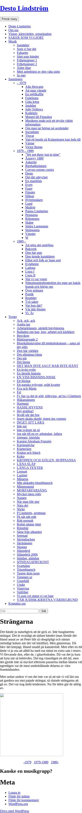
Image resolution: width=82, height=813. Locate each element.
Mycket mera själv (29, 494)
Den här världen (27, 351)
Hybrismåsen (34, 200)
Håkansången (26, 400)
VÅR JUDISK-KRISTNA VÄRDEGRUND (47, 600)
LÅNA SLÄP (26, 464)
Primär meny (9, 19)
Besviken (23, 335)
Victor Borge (33, 147)
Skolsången (24, 543)
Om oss (13, 30)
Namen (21, 498)
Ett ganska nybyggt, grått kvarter (38, 384)
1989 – (21, 241)
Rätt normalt (25, 520)
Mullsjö (30, 207)
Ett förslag (23, 381)
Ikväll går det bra (28, 415)
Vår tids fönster (35, 309)
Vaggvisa (23, 588)
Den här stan (33, 252)
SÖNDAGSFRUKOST (33, 562)
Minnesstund (25, 486)
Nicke (21, 509)
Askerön (31, 162)
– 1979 (21, 83)
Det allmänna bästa (29, 354)
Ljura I (29, 271)
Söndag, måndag (28, 558)
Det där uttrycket (36, 177)
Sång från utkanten (29, 532)
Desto (29, 173)
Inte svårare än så (28, 430)
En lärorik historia (29, 373)
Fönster (30, 192)
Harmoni (23, 403)
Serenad (22, 535)
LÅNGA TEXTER (30, 467)
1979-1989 (41, 762)
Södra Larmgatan (36, 226)
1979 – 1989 (25, 151)
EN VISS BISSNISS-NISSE (36, 377)
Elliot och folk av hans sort (43, 260)
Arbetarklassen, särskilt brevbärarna (40, 328)
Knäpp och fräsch (28, 452)
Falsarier (22, 52)
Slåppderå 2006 (27, 554)
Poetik (29, 294)
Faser (28, 188)
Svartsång (23, 566)
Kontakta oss (17, 603)
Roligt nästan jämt (29, 524)
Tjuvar (29, 135)
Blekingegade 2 (27, 339)
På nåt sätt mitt (26, 517)
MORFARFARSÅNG (32, 490)
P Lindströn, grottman (31, 513)
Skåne (29, 222)
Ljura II (30, 275)
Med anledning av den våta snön (38, 71)
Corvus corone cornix (39, 169)
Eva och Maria (26, 388)
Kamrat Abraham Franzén (34, 441)
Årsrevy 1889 (34, 158)
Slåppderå (23, 550)
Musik (12, 41)
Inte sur (22, 426)
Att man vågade (35, 90)
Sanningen (15, 79)
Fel (19, 392)
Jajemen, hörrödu (28, 437)
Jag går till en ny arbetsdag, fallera (39, 434)
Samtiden (23, 45)
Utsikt (21, 584)
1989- (55, 762)
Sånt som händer (28, 56)
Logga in (14, 792)
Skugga (22, 547)
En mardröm (33, 181)
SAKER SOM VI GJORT (26, 37)
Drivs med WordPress (14, 811)
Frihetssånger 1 (27, 60)
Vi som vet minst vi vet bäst (35, 596)
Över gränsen (34, 290)
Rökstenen (32, 218)
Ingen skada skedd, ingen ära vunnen (41, 418)
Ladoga (30, 268)
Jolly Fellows (34, 109)
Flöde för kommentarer (23, 800)
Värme (29, 143)
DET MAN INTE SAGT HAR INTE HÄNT (47, 366)
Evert (28, 185)
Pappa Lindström (36, 211)
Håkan (29, 196)
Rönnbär (22, 528)
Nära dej (22, 505)
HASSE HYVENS (30, 407)
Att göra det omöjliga (39, 245)
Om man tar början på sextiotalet (46, 128)
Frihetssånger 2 (27, 64)
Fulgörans (31, 98)
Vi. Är (29, 313)
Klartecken (24, 449)
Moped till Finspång (38, 117)
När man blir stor (28, 501)
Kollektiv (31, 113)
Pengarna (31, 215)
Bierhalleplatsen (35, 166)
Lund (28, 203)
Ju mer (21, 75)
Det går (22, 358)
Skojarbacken (26, 539)
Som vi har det (26, 49)
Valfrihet (22, 592)
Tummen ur (24, 577)
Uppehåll (23, 581)
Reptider (31, 298)
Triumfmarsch (26, 569)
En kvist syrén (26, 369)
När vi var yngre (36, 279)
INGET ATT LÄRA (30, 422)
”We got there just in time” (42, 154)
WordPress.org (18, 804)
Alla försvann (34, 86)
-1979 (27, 762)
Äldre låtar (24, 68)
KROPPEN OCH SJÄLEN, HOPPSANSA (46, 460)
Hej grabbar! (25, 411)
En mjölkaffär (34, 94)
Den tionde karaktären (40, 256)
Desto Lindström (24, 8)
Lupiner (22, 475)
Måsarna (22, 479)
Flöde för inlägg (19, 796)
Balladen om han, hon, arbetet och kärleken (45, 332)
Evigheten (32, 264)
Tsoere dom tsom (28, 573)
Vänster (30, 234)
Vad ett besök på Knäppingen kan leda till (53, 139)
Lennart (22, 471)
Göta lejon (32, 102)
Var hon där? (33, 305)
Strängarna (32, 230)
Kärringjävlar (25, 445)
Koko (20, 456)
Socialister (32, 132)
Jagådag (30, 105)
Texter (12, 317)
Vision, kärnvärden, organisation (30, 34)
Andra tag (23, 324)
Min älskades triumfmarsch (35, 483)
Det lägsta (23, 362)
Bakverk (31, 249)
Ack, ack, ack (26, 320)
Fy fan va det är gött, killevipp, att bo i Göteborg (49, 396)
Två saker (31, 301)
